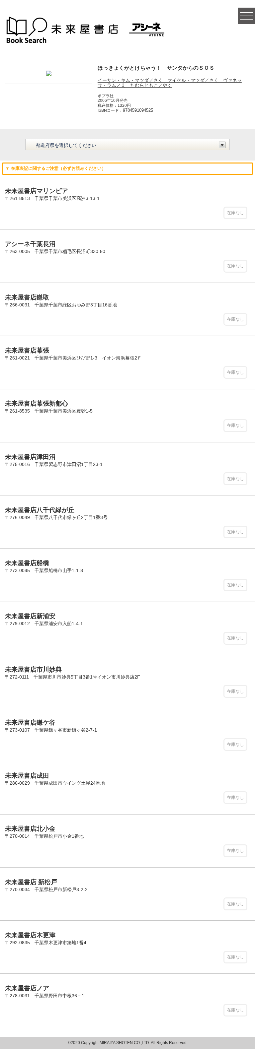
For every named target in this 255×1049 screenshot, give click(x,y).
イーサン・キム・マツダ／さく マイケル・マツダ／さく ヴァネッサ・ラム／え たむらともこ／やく (170, 83)
